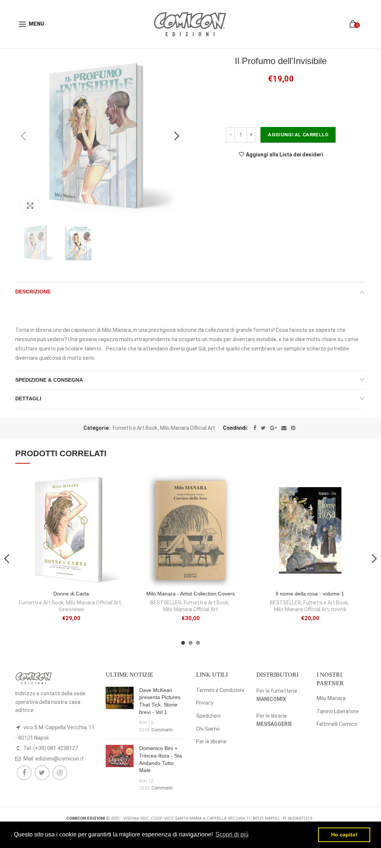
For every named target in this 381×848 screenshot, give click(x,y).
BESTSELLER (166, 603)
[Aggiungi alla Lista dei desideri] (117, 484)
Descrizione (33, 292)
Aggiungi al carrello (298, 134)
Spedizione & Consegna (49, 380)
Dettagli (28, 398)
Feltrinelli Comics (337, 724)
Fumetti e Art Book (135, 428)
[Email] (284, 428)
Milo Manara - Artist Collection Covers (190, 594)
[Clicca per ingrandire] (30, 206)
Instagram (59, 772)
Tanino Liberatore (338, 711)
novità (338, 609)
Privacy (205, 703)
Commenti (162, 730)
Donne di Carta (71, 594)
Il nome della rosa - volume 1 (310, 594)
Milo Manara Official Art (187, 428)
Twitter (42, 772)
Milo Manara (331, 698)
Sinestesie (71, 609)
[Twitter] (263, 428)
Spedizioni (208, 716)
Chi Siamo (208, 729)
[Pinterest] (293, 428)
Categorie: (96, 428)
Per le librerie (211, 741)
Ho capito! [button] (344, 835)
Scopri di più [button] (232, 834)
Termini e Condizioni (220, 690)
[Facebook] (255, 428)
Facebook (24, 772)
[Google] (273, 428)
